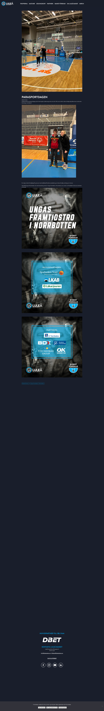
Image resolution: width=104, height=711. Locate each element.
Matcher (32, 4)
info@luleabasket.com (46, 653)
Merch (81, 4)
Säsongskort (41, 4)
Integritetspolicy (62, 707)
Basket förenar (60, 4)
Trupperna (24, 4)
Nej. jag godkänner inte (52, 707)
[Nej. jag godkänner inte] (102, 706)
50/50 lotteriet (52, 658)
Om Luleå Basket (72, 4)
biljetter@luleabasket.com (57, 653)
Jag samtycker (42, 707)
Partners (50, 4)
